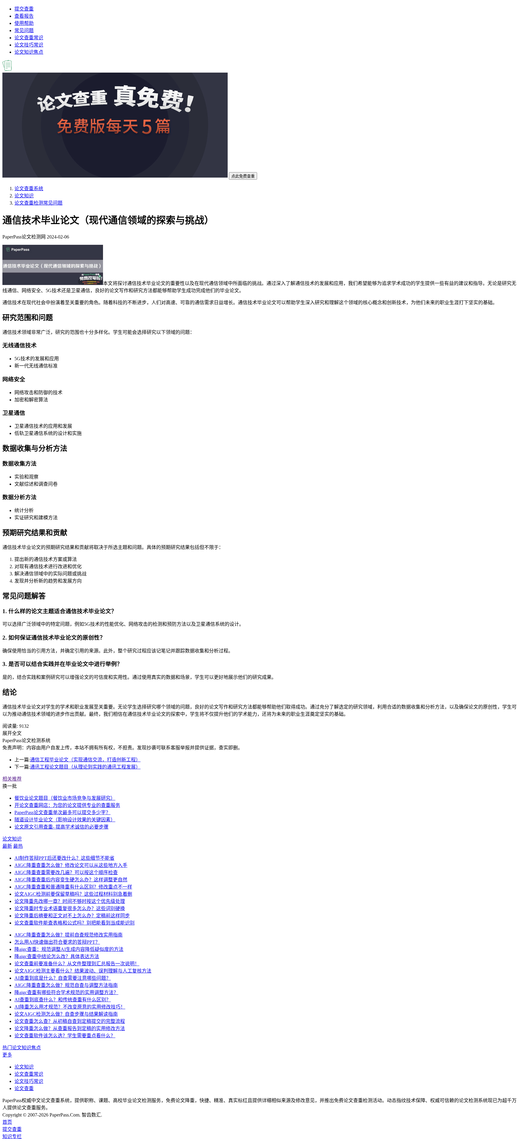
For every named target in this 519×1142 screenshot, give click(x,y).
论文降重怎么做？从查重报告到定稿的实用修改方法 (69, 1028)
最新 (7, 846)
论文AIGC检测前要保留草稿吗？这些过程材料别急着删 (73, 894)
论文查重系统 (28, 188)
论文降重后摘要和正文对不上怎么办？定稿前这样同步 (72, 915)
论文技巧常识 (28, 44)
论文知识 (24, 195)
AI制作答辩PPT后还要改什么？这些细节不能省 (64, 858)
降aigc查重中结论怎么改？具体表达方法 (56, 956)
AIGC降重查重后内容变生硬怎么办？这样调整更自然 (70, 879)
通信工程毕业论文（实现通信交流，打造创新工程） (85, 759)
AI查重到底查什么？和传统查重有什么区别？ (62, 999)
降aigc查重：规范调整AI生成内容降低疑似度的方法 (68, 949)
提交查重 (24, 8)
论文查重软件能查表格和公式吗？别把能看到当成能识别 (74, 922)
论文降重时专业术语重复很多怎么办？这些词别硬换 (69, 908)
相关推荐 (12, 778)
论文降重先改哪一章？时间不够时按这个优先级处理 (69, 901)
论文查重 (24, 1088)
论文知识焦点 (28, 52)
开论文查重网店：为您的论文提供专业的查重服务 (67, 805)
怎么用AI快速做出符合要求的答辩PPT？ (57, 942)
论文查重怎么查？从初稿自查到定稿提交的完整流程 (69, 1021)
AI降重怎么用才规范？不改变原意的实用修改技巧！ (69, 1006)
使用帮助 (24, 23)
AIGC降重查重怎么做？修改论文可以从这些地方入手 (70, 865)
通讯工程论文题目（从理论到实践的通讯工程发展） (85, 766)
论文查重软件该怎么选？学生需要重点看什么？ (64, 1035)
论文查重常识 (28, 37)
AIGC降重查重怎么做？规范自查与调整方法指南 (66, 985)
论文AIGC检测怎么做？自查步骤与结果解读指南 (66, 1014)
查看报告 (24, 16)
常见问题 (24, 30)
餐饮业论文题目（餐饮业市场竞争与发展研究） (64, 798)
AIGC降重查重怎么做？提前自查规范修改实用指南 (68, 934)
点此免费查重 (243, 176)
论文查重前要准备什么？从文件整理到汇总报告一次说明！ (76, 963)
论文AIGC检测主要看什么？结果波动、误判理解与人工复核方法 (82, 970)
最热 (18, 846)
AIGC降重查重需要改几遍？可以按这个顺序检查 (66, 872)
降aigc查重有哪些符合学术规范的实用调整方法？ (66, 992)
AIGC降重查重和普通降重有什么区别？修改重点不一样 (73, 886)
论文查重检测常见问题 (38, 202)
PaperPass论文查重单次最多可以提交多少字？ (62, 812)
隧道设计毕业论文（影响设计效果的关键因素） (64, 819)
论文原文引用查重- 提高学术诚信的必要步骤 (61, 826)
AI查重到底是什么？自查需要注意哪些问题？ (62, 978)
